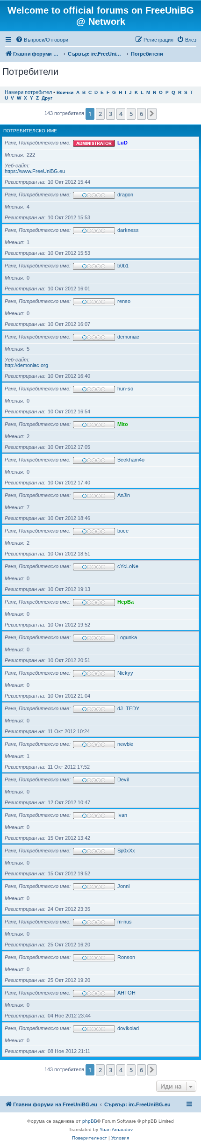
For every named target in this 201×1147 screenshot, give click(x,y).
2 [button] (100, 113)
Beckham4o (130, 459)
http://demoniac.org (26, 365)
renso (123, 301)
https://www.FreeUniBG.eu (35, 171)
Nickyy (125, 673)
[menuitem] (41, 39)
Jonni (123, 886)
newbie (125, 744)
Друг (47, 98)
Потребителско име (30, 130)
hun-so (125, 388)
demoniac (128, 336)
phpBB (89, 1121)
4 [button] (120, 113)
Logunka (127, 637)
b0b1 (123, 265)
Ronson (126, 957)
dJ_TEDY (128, 708)
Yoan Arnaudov (116, 1129)
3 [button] (110, 113)
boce (123, 531)
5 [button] (131, 113)
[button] (152, 113)
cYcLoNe (127, 566)
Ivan (122, 815)
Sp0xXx (126, 850)
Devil (123, 779)
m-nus (124, 921)
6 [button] (141, 113)
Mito (122, 424)
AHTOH (126, 993)
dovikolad (128, 1028)
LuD (122, 142)
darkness (128, 230)
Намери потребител (28, 92)
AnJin (123, 495)
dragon (125, 194)
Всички (65, 92)
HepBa (125, 602)
